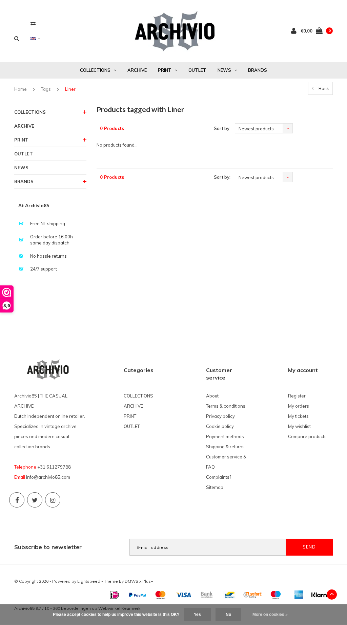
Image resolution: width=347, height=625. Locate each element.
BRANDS (257, 70)
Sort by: (222, 128)
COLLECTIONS (95, 70)
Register (297, 395)
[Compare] (33, 23)
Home (20, 89)
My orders (298, 406)
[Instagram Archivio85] (52, 500)
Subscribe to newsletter (48, 547)
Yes (197, 614)
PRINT (164, 70)
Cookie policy (220, 426)
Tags (46, 89)
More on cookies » (270, 614)
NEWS (224, 70)
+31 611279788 (54, 467)
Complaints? (218, 477)
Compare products (307, 436)
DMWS (131, 581)
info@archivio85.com (48, 477)
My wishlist (299, 426)
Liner (70, 89)
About (212, 395)
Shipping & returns (225, 446)
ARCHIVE (137, 70)
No (228, 614)
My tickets (298, 416)
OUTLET (197, 70)
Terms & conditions (225, 406)
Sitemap (214, 487)
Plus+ (147, 581)
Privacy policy (220, 416)
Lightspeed (88, 581)
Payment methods (225, 436)
